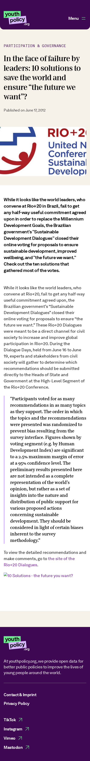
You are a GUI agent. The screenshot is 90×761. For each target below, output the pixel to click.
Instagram (13, 729)
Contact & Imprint (20, 694)
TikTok (10, 719)
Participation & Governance (35, 46)
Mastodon (13, 747)
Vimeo (9, 738)
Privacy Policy (17, 703)
